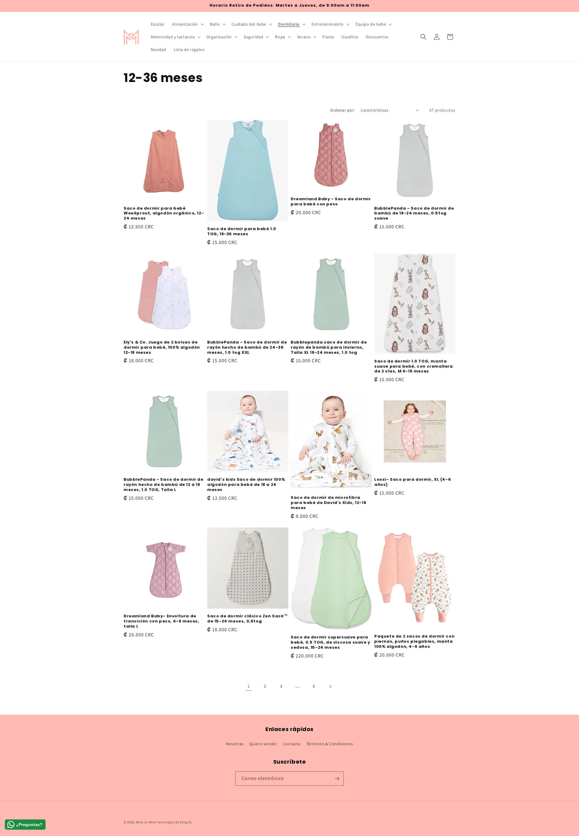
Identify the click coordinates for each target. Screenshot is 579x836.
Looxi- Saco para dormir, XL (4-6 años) (412, 482)
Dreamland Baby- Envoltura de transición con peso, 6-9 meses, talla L (161, 621)
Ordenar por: (342, 110)
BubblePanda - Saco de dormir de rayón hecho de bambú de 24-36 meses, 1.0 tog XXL (247, 347)
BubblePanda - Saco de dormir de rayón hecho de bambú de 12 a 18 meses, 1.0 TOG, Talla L (164, 484)
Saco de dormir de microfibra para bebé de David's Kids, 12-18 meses (328, 503)
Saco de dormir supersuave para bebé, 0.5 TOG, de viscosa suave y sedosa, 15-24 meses (330, 642)
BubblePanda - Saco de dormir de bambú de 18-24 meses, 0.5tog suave (414, 213)
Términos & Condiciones (329, 743)
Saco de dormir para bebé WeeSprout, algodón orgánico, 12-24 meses (164, 213)
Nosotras (235, 743)
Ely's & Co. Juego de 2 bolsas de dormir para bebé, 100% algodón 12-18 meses (162, 347)
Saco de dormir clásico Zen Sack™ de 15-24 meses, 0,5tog (247, 619)
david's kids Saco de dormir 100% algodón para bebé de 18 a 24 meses (246, 484)
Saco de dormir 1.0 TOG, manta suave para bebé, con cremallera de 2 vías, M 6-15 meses (413, 366)
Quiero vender (263, 743)
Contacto (292, 743)
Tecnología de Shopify (174, 822)
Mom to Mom (146, 822)
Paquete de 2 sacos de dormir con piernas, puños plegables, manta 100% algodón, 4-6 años (414, 641)
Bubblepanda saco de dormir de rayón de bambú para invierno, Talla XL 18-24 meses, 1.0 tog (329, 347)
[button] (187, 24)
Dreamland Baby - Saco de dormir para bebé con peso (331, 202)
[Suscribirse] (336, 778)
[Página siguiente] (330, 686)
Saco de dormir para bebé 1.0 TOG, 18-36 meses (241, 231)
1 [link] (249, 686)
